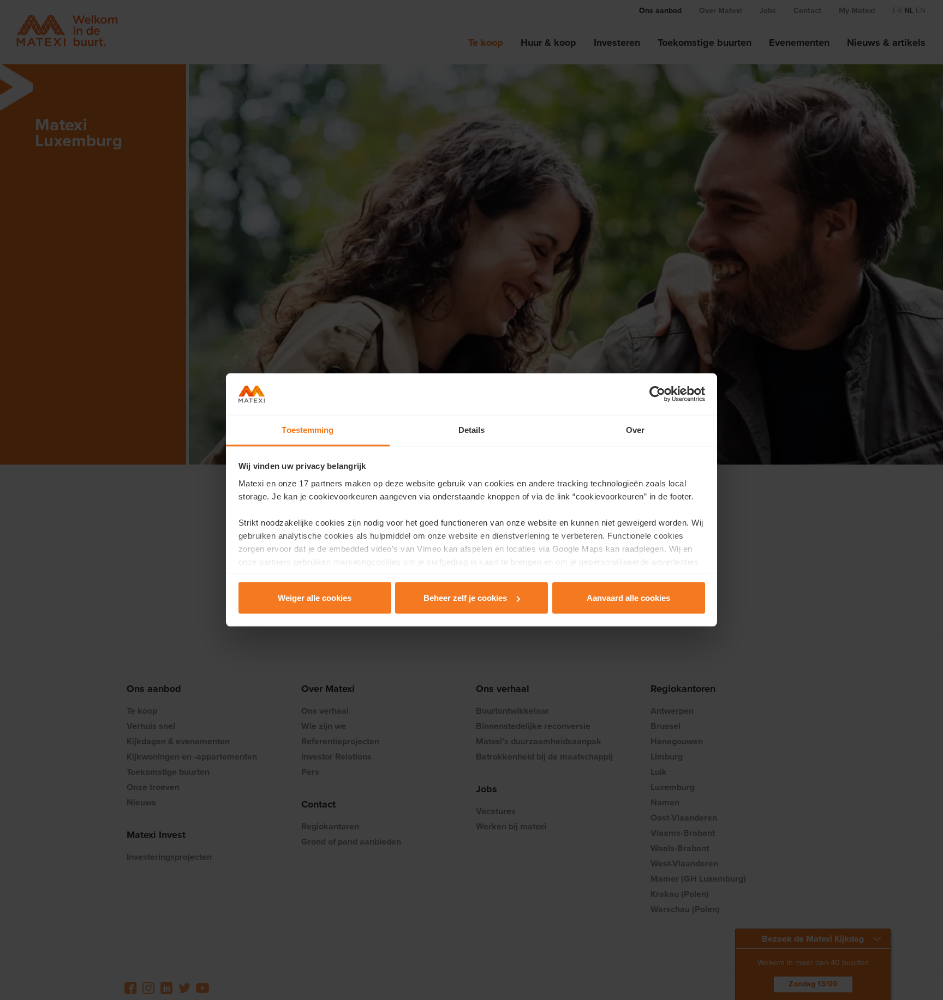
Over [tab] (635, 430)
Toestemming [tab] (307, 430)
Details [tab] (471, 430)
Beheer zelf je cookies (465, 598)
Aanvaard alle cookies (628, 598)
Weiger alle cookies (314, 598)
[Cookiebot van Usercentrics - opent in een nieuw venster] (657, 394)
